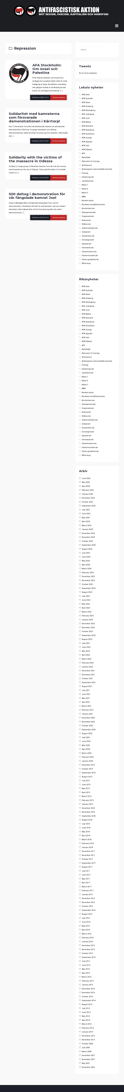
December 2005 (88, 1067)
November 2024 (88, 537)
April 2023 (86, 608)
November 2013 (88, 1040)
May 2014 (86, 1016)
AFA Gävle (86, 102)
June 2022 (86, 647)
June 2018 (86, 828)
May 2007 (86, 1063)
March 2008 (87, 1051)
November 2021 (88, 675)
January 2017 (87, 894)
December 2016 (88, 898)
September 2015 (89, 957)
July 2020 (86, 737)
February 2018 (88, 843)
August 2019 (87, 777)
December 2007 (88, 1055)
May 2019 (86, 788)
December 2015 (88, 945)
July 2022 (86, 643)
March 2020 (87, 753)
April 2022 (86, 655)
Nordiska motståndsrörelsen (93, 204)
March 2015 (87, 977)
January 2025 (87, 529)
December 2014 (88, 989)
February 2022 (88, 663)
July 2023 (86, 596)
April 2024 (86, 565)
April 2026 (86, 486)
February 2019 (88, 800)
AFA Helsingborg (88, 110)
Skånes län (86, 224)
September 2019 (89, 773)
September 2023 (89, 588)
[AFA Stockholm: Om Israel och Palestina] (19, 73)
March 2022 (87, 659)
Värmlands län (88, 248)
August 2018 (87, 820)
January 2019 (87, 804)
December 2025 (88, 498)
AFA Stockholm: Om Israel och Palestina (46, 69)
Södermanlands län (90, 228)
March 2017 (87, 887)
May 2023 (86, 604)
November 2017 (88, 855)
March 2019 (87, 796)
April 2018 (86, 836)
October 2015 (87, 953)
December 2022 (88, 624)
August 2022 (87, 639)
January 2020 (87, 761)
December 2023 (88, 576)
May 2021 (86, 698)
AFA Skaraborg (88, 130)
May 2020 (86, 745)
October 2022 (87, 631)
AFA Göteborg (87, 106)
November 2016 (88, 902)
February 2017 (88, 890)
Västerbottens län (89, 252)
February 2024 (88, 573)
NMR (84, 197)
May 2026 (86, 482)
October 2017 (87, 859)
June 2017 (86, 875)
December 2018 (88, 808)
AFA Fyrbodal (87, 98)
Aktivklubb (86, 157)
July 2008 (86, 1048)
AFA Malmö (86, 122)
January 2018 (87, 847)
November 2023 (88, 580)
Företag (85, 173)
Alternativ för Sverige (91, 161)
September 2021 (89, 682)
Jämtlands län (88, 181)
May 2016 (86, 926)
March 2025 (87, 525)
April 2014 (86, 1020)
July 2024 (86, 553)
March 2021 (87, 706)
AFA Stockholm (88, 134)
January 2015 (87, 985)
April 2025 (86, 521)
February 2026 (88, 490)
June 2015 (86, 965)
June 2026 (86, 478)
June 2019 (86, 785)
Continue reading (58, 97)
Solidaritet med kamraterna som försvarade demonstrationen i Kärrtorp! (34, 117)
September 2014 (89, 1000)
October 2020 (87, 726)
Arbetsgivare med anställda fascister (97, 169)
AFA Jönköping (88, 114)
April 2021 (86, 702)
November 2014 (88, 993)
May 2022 (86, 651)
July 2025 (86, 510)
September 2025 (89, 506)
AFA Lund (86, 118)
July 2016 (86, 918)
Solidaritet (86, 232)
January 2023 (87, 620)
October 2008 (87, 1044)
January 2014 (87, 1032)
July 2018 (86, 824)
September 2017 (89, 863)
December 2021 (88, 671)
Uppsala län (86, 244)
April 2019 (86, 792)
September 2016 (89, 910)
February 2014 (88, 1028)
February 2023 (88, 616)
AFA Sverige (87, 138)
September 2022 (89, 635)
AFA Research (87, 126)
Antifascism (87, 165)
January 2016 (87, 942)
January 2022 (87, 667)
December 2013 (88, 1036)
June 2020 (86, 741)
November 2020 (88, 722)
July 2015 (86, 961)
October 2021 (87, 678)
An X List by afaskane (88, 73)
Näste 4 (85, 189)
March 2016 (87, 934)
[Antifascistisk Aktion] (61, 11)
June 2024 (86, 557)
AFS (83, 153)
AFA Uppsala (87, 142)
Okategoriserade (89, 212)
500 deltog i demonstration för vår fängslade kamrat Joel (37, 196)
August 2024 (87, 549)
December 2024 (88, 533)
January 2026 (87, 494)
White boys (86, 263)
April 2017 (86, 883)
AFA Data (85, 95)
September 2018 (89, 816)
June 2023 (86, 600)
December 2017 (88, 851)
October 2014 (87, 997)
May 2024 (86, 561)
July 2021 (86, 690)
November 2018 (88, 812)
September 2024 (89, 545)
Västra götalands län (90, 259)
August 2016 (87, 914)
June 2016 (86, 922)
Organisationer (88, 216)
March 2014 (87, 1024)
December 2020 (88, 718)
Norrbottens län (88, 208)
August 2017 (87, 867)
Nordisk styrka (87, 200)
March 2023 (87, 612)
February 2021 (88, 710)
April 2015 (86, 973)
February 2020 (88, 757)
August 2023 (87, 592)
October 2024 (87, 541)
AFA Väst (85, 146)
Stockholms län (88, 236)
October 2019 (87, 769)
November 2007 (88, 1059)
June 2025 (86, 514)
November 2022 (88, 628)
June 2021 (86, 694)
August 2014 (87, 1004)
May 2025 (86, 518)
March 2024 (87, 569)
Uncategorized (88, 240)
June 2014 (86, 1012)
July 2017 (86, 871)
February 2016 (88, 938)
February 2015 (88, 981)
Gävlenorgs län (88, 177)
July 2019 (86, 781)
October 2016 (87, 906)
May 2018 (86, 832)
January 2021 (87, 714)
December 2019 (88, 765)
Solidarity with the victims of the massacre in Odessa (35, 159)
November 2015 (88, 949)
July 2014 (86, 1008)
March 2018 (87, 840)
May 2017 (86, 879)
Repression (86, 220)
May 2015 (86, 969)
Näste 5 (85, 193)
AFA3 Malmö (87, 150)
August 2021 (87, 686)
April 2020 (86, 749)
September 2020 (89, 730)
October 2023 (87, 584)
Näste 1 (85, 185)
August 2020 (87, 733)
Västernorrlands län (90, 255)
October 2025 (87, 502)
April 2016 (86, 930)
